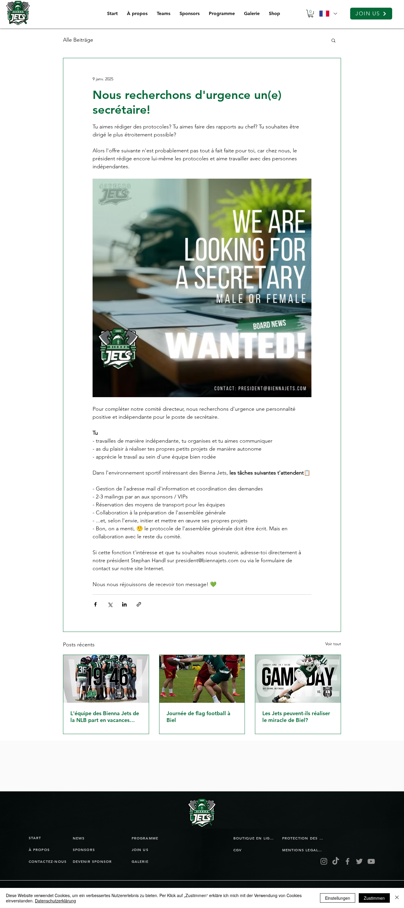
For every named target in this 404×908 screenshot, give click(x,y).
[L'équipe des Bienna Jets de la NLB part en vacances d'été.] (106, 679)
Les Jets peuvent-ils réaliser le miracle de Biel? (296, 716)
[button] (163, 13)
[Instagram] (323, 861)
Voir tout (333, 643)
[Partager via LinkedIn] (124, 604)
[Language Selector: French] (328, 13)
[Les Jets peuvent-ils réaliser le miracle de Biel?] (298, 679)
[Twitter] (359, 861)
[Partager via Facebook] (95, 604)
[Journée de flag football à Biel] (202, 679)
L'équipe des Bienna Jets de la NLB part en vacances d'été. (104, 716)
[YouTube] (371, 861)
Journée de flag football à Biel (198, 716)
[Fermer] (396, 898)
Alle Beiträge (78, 40)
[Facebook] (347, 861)
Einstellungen (337, 898)
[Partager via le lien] (139, 604)
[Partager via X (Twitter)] (110, 604)
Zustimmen (374, 898)
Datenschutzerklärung (55, 901)
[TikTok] (335, 861)
